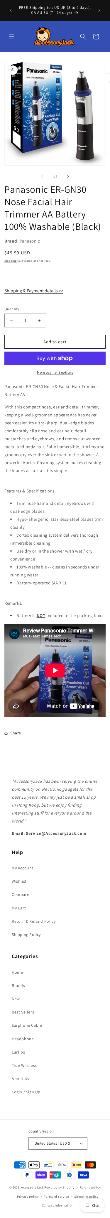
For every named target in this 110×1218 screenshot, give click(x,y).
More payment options (55, 372)
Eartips (18, 1052)
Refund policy (90, 1187)
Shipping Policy (26, 934)
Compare (20, 894)
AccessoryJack (32, 1187)
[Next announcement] (99, 10)
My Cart (19, 908)
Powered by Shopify (59, 1187)
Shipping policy (86, 1196)
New (16, 998)
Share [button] (15, 733)
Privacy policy (28, 1196)
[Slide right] (68, 176)
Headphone (23, 1038)
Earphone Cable (27, 1025)
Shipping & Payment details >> (33, 291)
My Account (22, 868)
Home (17, 972)
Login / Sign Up (26, 1092)
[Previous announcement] (10, 10)
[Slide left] (42, 176)
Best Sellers (23, 1012)
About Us (20, 1078)
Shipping (10, 261)
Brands (18, 985)
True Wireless (24, 1065)
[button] (11, 36)
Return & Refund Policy (33, 921)
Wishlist (19, 881)
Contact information (58, 1205)
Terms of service (56, 1196)
